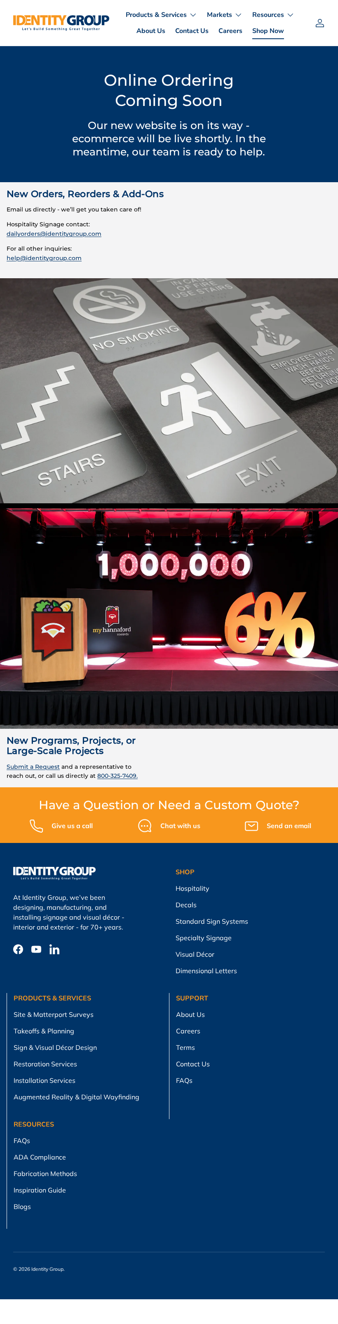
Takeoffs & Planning (44, 1031)
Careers (230, 30)
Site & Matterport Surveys (54, 1014)
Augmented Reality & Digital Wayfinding (76, 1097)
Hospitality (192, 888)
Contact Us (192, 30)
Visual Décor (195, 954)
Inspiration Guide (40, 1190)
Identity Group (47, 1269)
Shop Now (268, 30)
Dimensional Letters (206, 971)
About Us (150, 30)
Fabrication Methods (45, 1173)
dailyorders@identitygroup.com (54, 233)
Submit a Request (33, 766)
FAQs (184, 1080)
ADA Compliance (40, 1157)
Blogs (22, 1206)
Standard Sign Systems (212, 921)
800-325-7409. (117, 775)
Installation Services (44, 1080)
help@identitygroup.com (44, 258)
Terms (185, 1047)
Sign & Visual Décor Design (55, 1047)
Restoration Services (45, 1064)
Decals (186, 905)
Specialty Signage (204, 938)
